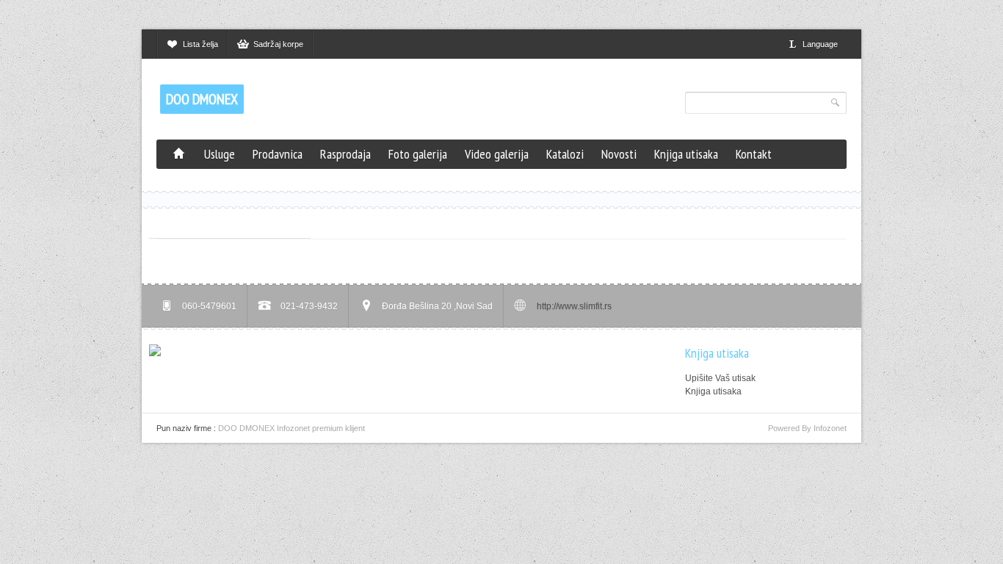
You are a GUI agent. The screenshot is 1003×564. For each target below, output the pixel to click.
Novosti (619, 153)
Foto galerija (417, 153)
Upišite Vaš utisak (720, 378)
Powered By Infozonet (807, 428)
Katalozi (565, 153)
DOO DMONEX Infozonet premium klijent (291, 428)
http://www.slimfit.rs (574, 306)
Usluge (219, 153)
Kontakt (754, 153)
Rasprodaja (345, 153)
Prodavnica (278, 153)
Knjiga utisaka (686, 153)
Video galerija (497, 153)
